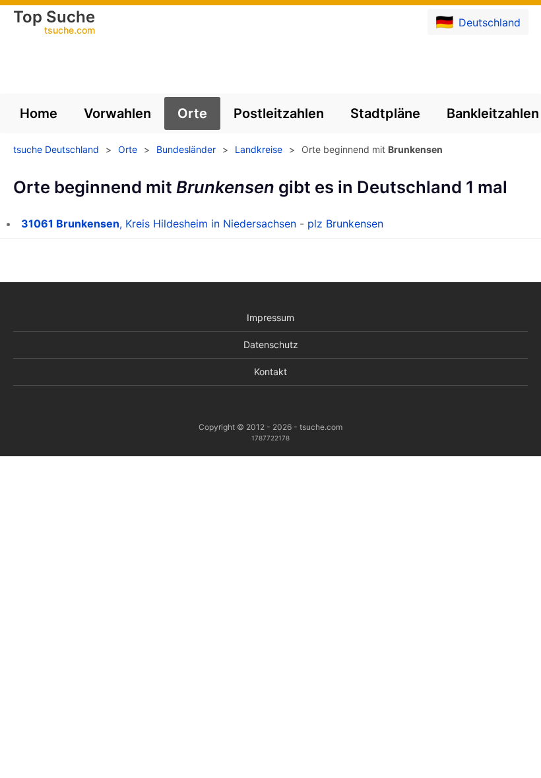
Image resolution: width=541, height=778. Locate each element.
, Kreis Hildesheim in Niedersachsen (158, 223)
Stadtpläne (385, 113)
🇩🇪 (478, 21)
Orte (192, 113)
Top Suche (54, 23)
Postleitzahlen (279, 113)
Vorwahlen (117, 113)
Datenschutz (270, 344)
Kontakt (270, 371)
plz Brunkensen (345, 223)
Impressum (270, 317)
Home (38, 113)
